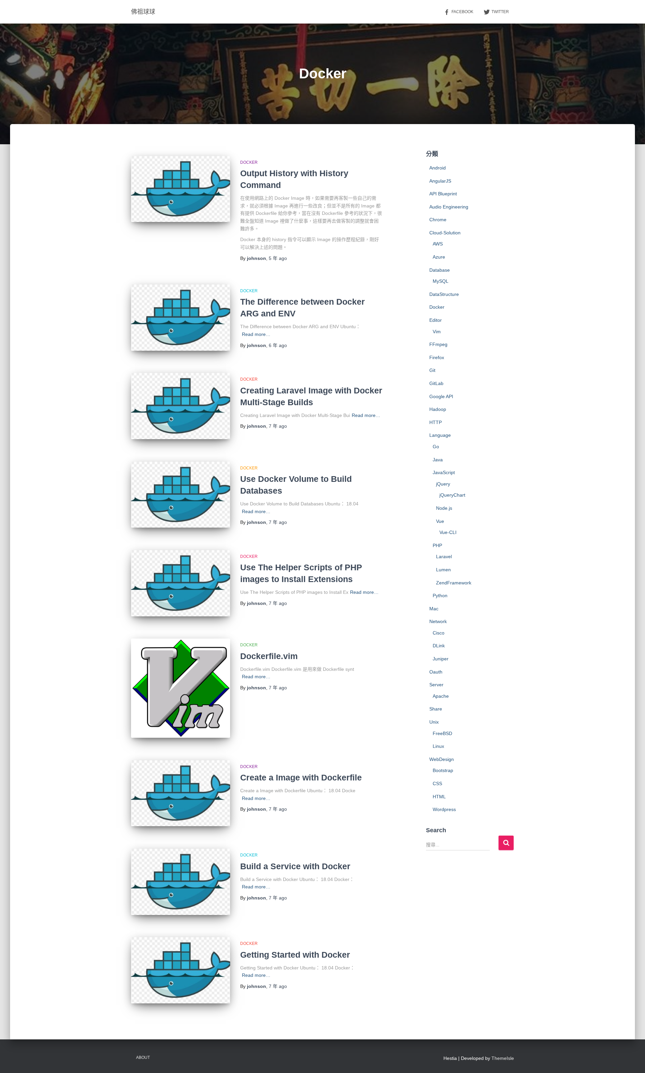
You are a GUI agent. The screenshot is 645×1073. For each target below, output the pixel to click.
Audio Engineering (448, 206)
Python (440, 595)
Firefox (436, 357)
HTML (439, 796)
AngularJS (440, 181)
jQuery (443, 484)
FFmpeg (438, 344)
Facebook (462, 11)
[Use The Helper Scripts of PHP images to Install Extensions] (180, 583)
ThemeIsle (502, 1058)
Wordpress (444, 809)
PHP (437, 545)
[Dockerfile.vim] (180, 688)
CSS (437, 783)
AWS (438, 243)
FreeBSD (442, 733)
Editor (435, 320)
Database (439, 270)
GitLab (436, 383)
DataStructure (444, 294)
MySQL (440, 281)
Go (436, 446)
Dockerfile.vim (269, 656)
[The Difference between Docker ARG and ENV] (180, 317)
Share (435, 709)
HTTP (435, 422)
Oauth (435, 672)
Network (438, 621)
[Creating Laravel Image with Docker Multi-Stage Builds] (180, 406)
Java (438, 459)
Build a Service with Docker (295, 866)
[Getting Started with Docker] (180, 970)
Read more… (256, 334)
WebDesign (441, 759)
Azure (439, 257)
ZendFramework (453, 582)
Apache (441, 696)
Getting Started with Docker (295, 954)
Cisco (438, 633)
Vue (440, 521)
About (143, 1057)
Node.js (444, 508)
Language (440, 435)
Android (437, 167)
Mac (433, 608)
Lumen (443, 569)
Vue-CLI (448, 532)
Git (432, 370)
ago (278, 258)
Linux (438, 746)
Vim (437, 331)
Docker (249, 162)
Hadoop (437, 409)
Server (436, 684)
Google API (441, 396)
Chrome (437, 219)
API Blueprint (443, 193)
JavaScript (444, 472)
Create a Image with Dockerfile (301, 777)
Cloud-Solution (445, 232)
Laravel (444, 556)
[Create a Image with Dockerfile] (180, 793)
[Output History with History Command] (180, 189)
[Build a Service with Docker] (180, 882)
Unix (434, 722)
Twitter (500, 11)
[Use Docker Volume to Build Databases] (180, 495)
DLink (439, 645)
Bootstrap (443, 770)
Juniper (440, 658)
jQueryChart (452, 495)
